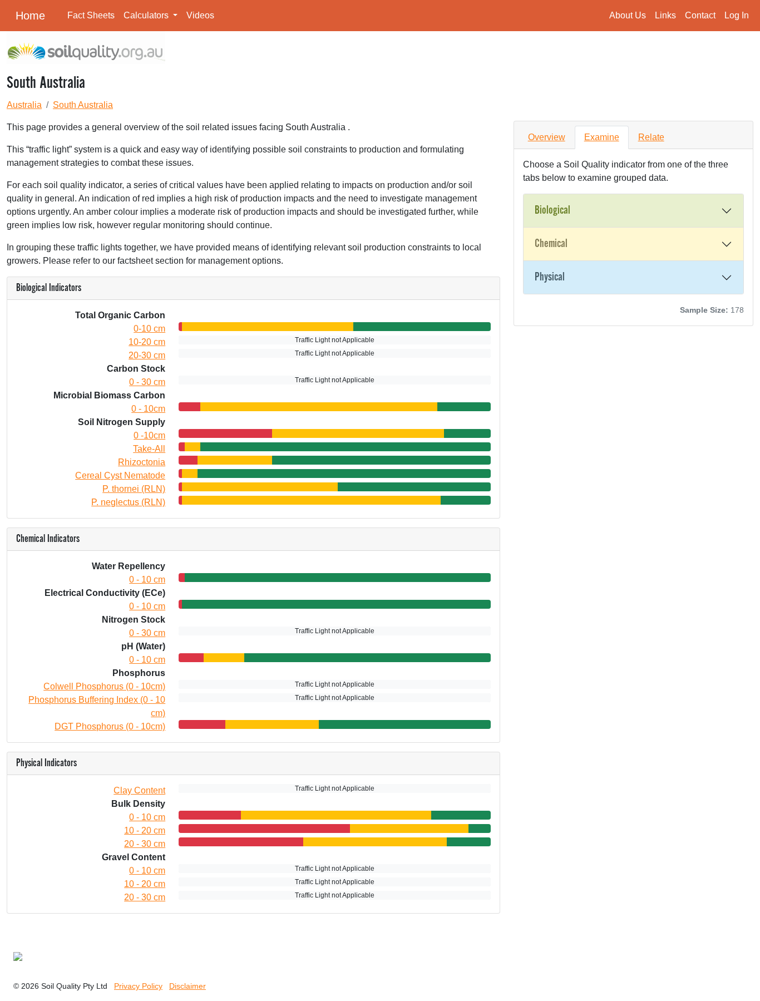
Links (665, 15)
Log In (736, 15)
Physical (550, 277)
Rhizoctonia (141, 462)
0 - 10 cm (147, 579)
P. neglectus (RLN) (128, 502)
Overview (546, 137)
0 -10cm (149, 435)
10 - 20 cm (144, 830)
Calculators (147, 15)
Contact (700, 15)
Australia (24, 105)
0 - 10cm (148, 408)
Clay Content (139, 790)
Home (30, 15)
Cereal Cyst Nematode (120, 475)
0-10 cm (149, 328)
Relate (651, 137)
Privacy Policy (138, 986)
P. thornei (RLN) (133, 489)
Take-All (149, 448)
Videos (200, 15)
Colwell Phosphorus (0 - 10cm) (104, 686)
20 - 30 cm (144, 844)
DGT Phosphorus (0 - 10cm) (110, 726)
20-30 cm (147, 355)
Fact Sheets (91, 15)
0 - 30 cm (147, 382)
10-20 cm (147, 342)
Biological (552, 210)
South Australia (83, 105)
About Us (627, 15)
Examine (601, 137)
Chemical (551, 243)
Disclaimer (187, 986)
